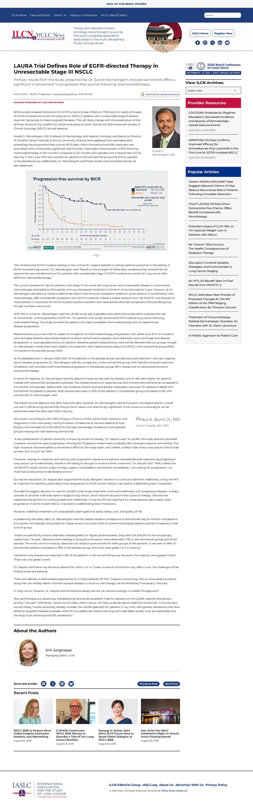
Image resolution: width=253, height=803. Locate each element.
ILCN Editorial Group (125, 785)
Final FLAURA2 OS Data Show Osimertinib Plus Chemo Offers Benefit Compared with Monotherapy (210, 210)
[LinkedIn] (220, 42)
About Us (166, 785)
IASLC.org (149, 785)
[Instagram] (205, 42)
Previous (145, 683)
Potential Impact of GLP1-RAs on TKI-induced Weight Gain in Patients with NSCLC (211, 230)
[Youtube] (227, 42)
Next (168, 683)
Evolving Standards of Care (30, 102)
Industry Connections (83, 15)
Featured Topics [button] (40, 15)
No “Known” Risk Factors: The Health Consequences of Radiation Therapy (208, 249)
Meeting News (56, 102)
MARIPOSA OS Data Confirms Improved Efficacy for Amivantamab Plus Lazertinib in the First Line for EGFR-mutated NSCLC (213, 146)
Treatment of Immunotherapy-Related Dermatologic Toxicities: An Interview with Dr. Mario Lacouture (213, 321)
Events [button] (58, 15)
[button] (238, 14)
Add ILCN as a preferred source (162, 94)
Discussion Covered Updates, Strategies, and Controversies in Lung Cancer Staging (210, 267)
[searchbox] (222, 15)
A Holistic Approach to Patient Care (213, 335)
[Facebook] (197, 42)
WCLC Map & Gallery (114, 15)
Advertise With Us (189, 785)
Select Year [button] (195, 90)
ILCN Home (19, 15)
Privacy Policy (216, 785)
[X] (212, 42)
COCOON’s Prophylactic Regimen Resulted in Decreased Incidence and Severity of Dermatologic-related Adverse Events (212, 119)
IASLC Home (200, 33)
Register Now (223, 33)
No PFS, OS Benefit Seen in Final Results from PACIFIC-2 (211, 283)
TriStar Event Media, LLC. (175, 790)
